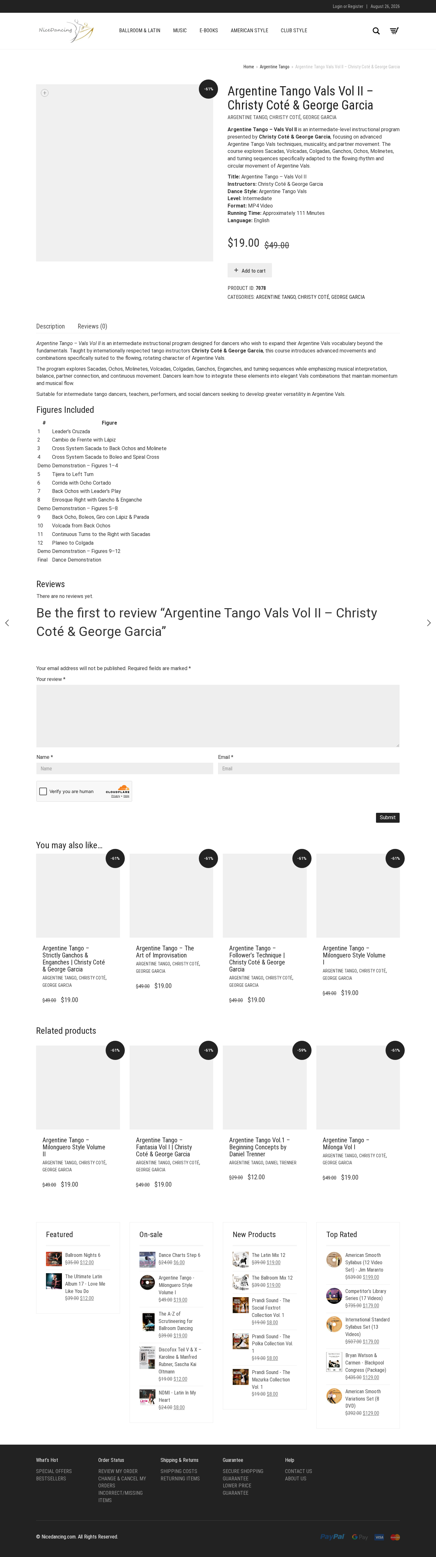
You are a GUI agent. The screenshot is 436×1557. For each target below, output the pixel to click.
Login (337, 6)
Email (225, 757)
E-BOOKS (208, 30)
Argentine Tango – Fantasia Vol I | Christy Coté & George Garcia (164, 1147)
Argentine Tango (274, 66)
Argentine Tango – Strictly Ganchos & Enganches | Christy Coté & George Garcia (73, 958)
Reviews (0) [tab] (92, 326)
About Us (295, 1479)
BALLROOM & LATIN (139, 30)
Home (249, 66)
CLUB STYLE (294, 30)
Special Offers (54, 1471)
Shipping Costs (179, 1471)
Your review (50, 679)
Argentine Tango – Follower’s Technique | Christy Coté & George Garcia (257, 958)
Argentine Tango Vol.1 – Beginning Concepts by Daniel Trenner (259, 1147)
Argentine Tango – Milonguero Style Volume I (354, 955)
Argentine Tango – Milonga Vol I (346, 1143)
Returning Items (180, 1479)
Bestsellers (51, 1479)
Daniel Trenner (281, 1162)
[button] (113, 948)
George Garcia (319, 117)
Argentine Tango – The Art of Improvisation (165, 951)
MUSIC (180, 30)
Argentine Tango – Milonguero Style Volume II (73, 1147)
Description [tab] (50, 326)
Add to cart (254, 271)
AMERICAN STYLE (249, 30)
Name (44, 757)
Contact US (298, 1471)
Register (355, 6)
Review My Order (118, 1471)
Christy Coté (285, 117)
